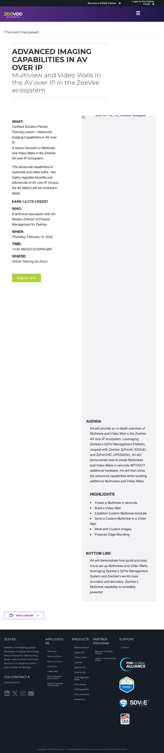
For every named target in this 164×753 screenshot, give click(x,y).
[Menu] (138, 13)
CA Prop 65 (121, 749)
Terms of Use (108, 749)
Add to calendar (25, 615)
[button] (26, 278)
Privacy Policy (93, 749)
